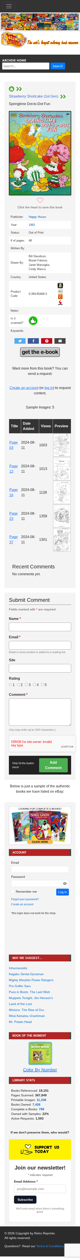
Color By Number (40, 1069)
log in (48, 388)
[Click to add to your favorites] (40, 200)
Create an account (24, 388)
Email (14, 637)
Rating (14, 678)
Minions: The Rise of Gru (26, 1010)
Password (18, 876)
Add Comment (53, 765)
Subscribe (25, 1199)
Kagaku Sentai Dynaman (26, 974)
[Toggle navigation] (9, 6)
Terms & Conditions (50, 1246)
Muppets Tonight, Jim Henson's (31, 998)
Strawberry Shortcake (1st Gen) (33, 96)
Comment (18, 694)
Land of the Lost (20, 1004)
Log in (62, 892)
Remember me (26, 891)
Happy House (37, 217)
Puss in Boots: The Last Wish (29, 992)
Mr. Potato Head (20, 1022)
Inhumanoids (18, 968)
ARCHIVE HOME (14, 60)
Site (12, 660)
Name (15, 619)
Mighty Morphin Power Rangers (31, 980)
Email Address (26, 1181)
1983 (32, 224)
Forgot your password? (25, 899)
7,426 (36, 1104)
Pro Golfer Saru (20, 986)
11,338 (41, 1100)
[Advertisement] (40, 935)
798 (41, 1109)
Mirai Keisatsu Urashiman (27, 1016)
